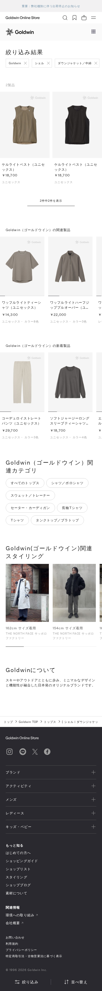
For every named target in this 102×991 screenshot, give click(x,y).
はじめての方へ (18, 852)
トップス (50, 722)
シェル (39, 63)
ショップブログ (18, 885)
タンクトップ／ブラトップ (57, 520)
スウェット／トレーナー (30, 495)
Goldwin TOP (28, 722)
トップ (8, 722)
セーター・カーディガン (30, 507)
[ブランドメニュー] (93, 32)
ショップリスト (18, 869)
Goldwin (15, 63)
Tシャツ (17, 520)
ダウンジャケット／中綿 (75, 63)
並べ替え (79, 981)
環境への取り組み (20, 915)
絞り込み (30, 981)
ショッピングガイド (22, 861)
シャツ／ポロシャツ (67, 483)
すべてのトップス (25, 483)
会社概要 (13, 923)
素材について (16, 893)
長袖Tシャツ (72, 507)
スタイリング (16, 877)
